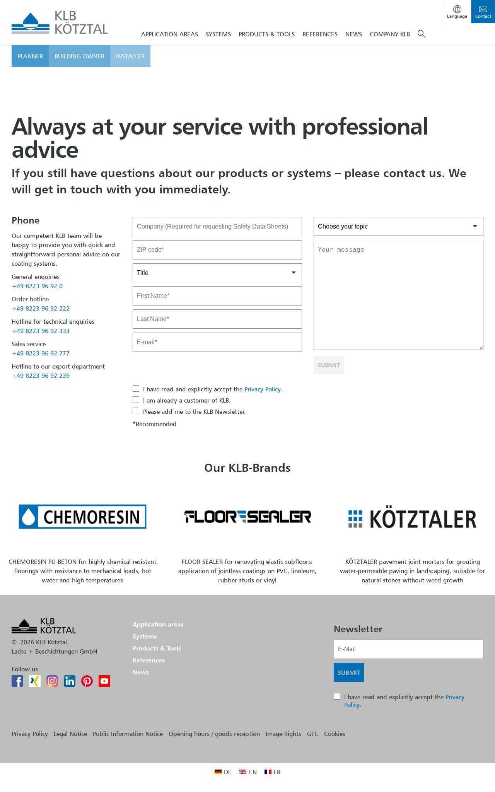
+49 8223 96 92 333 (41, 331)
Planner (30, 56)
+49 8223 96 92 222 (41, 308)
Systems (145, 636)
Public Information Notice (128, 733)
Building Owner (79, 56)
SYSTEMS (218, 34)
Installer (130, 56)
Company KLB (390, 34)
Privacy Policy (262, 389)
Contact (483, 16)
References (320, 34)
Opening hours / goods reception (214, 733)
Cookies (334, 733)
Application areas (158, 624)
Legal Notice (70, 733)
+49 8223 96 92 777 (41, 353)
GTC (312, 733)
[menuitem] (223, 771)
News (353, 34)
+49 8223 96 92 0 (37, 286)
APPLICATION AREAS (169, 34)
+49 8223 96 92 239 (41, 375)
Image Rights (283, 733)
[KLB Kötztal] (60, 22)
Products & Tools (267, 34)
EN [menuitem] (253, 772)
